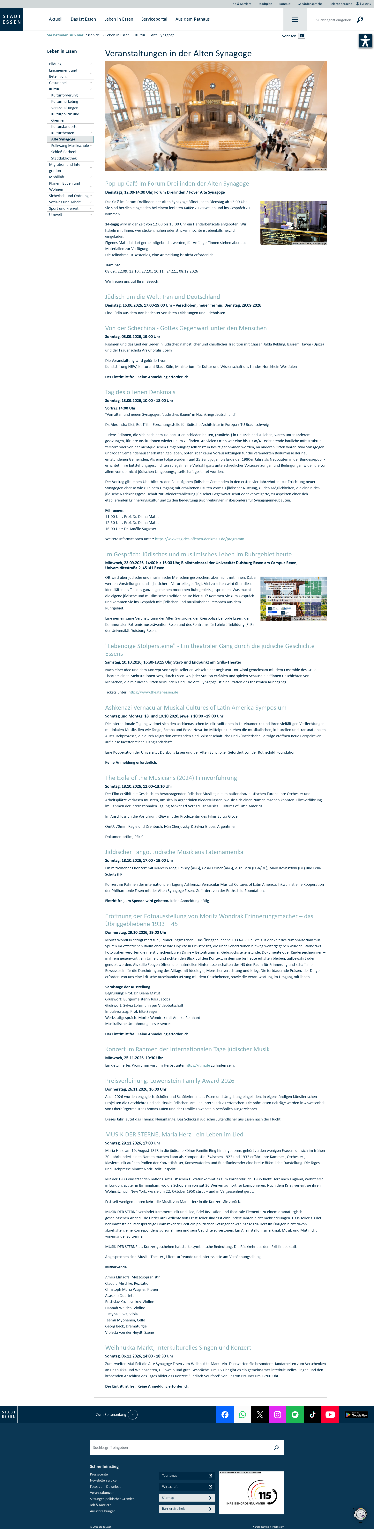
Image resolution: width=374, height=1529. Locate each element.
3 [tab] (222, 1502)
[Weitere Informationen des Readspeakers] (301, 36)
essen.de (93, 35)
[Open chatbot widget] (360, 1515)
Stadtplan (265, 4)
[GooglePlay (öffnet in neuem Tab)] (356, 1414)
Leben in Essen (117, 35)
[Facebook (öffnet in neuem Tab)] (225, 1414)
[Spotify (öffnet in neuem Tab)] (295, 1414)
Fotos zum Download (106, 1486)
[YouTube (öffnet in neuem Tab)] (330, 1414)
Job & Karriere (241, 4)
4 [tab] (222, 1509)
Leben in (118, 19)
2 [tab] (222, 1496)
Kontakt (284, 4)
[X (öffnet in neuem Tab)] (260, 1414)
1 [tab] (222, 1490)
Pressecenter (99, 1474)
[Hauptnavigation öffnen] (295, 20)
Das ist (83, 19)
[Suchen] (360, 19)
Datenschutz (261, 1526)
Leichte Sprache (341, 4)
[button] (364, 3)
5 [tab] (222, 1515)
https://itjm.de (198, 1065)
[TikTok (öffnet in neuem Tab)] (312, 1414)
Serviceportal (154, 19)
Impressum (277, 1526)
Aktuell (56, 19)
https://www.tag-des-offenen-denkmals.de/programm (199, 538)
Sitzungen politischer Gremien (112, 1499)
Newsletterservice (103, 1480)
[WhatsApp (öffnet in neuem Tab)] (242, 1414)
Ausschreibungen (103, 1511)
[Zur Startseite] (11, 19)
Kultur (140, 35)
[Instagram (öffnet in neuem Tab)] (277, 1414)
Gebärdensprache (310, 4)
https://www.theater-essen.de (153, 692)
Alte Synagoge (163, 35)
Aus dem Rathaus (193, 19)
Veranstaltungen (102, 1492)
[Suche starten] (276, 1447)
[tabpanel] (251, 1494)
